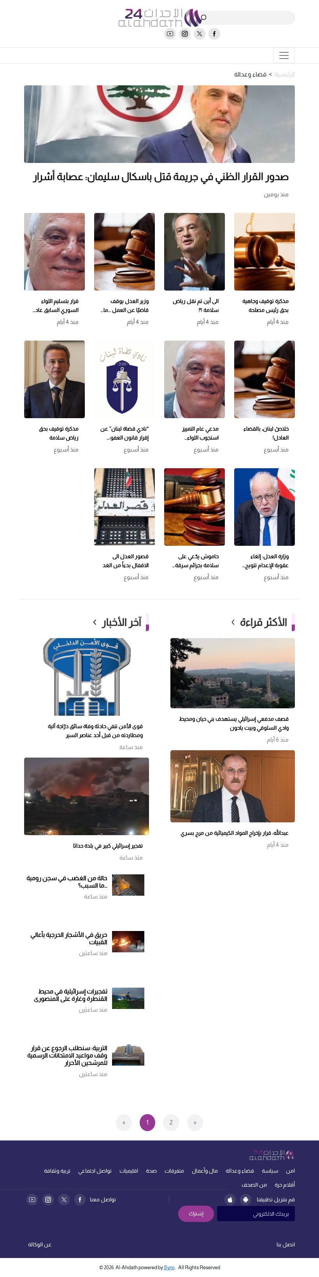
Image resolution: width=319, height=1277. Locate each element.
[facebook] (214, 34)
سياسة (270, 1171)
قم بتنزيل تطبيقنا (276, 1199)
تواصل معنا (103, 1199)
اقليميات (128, 1171)
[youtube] (170, 34)
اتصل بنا (286, 1244)
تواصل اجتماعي (95, 1171)
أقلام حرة (285, 1185)
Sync (169, 1267)
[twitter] (199, 34)
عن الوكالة (40, 1244)
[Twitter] (64, 1200)
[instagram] (185, 34)
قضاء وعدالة (240, 1171)
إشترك (196, 1213)
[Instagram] (48, 1200)
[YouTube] (32, 1200)
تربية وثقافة (57, 1171)
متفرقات (174, 1171)
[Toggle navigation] (284, 55)
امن (290, 1171)
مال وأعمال (205, 1171)
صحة (151, 1171)
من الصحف (254, 1185)
